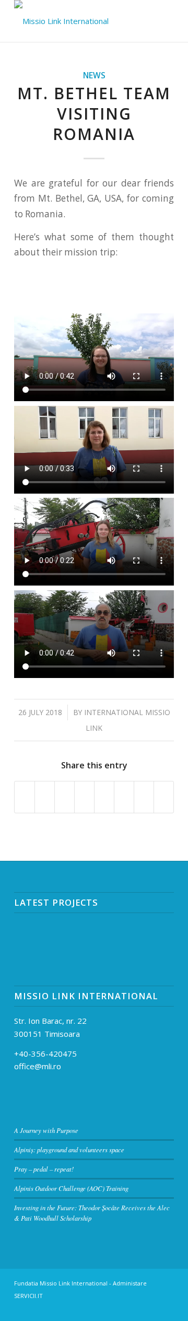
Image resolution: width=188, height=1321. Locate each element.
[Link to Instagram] (150, 1308)
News (94, 75)
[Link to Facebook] (135, 1308)
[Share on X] (44, 797)
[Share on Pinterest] (64, 797)
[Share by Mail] (163, 797)
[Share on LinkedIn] (84, 797)
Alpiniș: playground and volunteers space (69, 1149)
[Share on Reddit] (144, 797)
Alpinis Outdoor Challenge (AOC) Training (71, 1188)
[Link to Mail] (119, 1308)
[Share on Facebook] (24, 797)
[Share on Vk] (124, 797)
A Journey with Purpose (46, 1130)
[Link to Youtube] (166, 1308)
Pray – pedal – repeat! (44, 1168)
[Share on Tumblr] (104, 797)
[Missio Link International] (78, 21)
